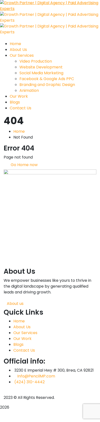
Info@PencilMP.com (36, 376)
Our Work (22, 338)
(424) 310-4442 (29, 382)
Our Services (25, 333)
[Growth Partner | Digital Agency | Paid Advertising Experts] (50, 5)
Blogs (18, 344)
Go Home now (24, 165)
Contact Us (24, 350)
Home (19, 131)
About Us (22, 327)
